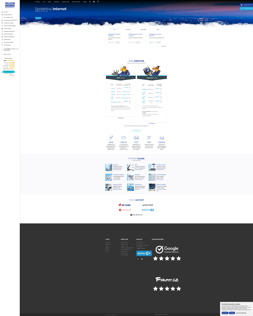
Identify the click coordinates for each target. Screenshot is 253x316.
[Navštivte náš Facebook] (142, 259)
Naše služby (107, 242)
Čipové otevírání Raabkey (10, 25)
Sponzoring (56, 1)
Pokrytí (124, 142)
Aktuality (38, 1)
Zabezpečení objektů (117, 189)
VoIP (149, 142)
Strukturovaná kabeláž (9, 36)
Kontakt (85, 1)
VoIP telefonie (7, 45)
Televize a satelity (118, 174)
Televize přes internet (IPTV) (10, 20)
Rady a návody (7, 54)
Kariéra (49, 1)
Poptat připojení (136, 130)
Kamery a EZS (117, 184)
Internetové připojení (117, 169)
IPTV (136, 142)
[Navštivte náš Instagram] (138, 259)
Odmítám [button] (232, 312)
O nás (44, 1)
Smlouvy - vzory (124, 246)
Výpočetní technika (160, 169)
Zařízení (161, 142)
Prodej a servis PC (8, 14)
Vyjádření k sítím (65, 1)
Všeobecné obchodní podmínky (127, 247)
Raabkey (137, 174)
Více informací (121, 117)
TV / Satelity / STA (8, 17)
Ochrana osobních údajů (126, 249)
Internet (6, 12)
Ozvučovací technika (8, 42)
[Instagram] (90, 1)
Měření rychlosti (124, 251)
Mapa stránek (108, 314)
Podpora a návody (76, 1)
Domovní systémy (160, 179)
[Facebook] (94, 1)
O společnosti (108, 244)
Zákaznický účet (124, 242)
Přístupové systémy (139, 179)
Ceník (111, 142)
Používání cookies (124, 254)
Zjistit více (38, 18)
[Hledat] (98, 1)
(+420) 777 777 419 (141, 248)
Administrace (114, 314)
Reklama (107, 249)
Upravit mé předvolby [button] (241, 312)
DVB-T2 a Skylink (116, 179)
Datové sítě (138, 184)
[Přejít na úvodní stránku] (159, 253)
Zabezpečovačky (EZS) (9, 31)
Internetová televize (139, 169)
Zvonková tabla (7, 28)
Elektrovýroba (7, 39)
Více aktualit (163, 46)
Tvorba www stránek (8, 23)
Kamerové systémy (8, 34)
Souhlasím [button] (225, 312)
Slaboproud (137, 189)
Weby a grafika (161, 184)
